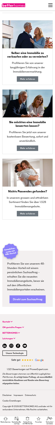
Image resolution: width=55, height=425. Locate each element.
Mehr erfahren (27, 79)
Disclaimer (7, 395)
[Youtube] (24, 346)
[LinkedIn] (4, 346)
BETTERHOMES (10, 332)
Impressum (18, 395)
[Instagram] (11, 346)
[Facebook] (18, 346)
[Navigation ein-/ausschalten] (50, 5)
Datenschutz (30, 395)
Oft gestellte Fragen (12, 327)
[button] (27, 299)
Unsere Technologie (15, 353)
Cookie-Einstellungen (11, 400)
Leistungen (7, 338)
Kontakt (6, 321)
